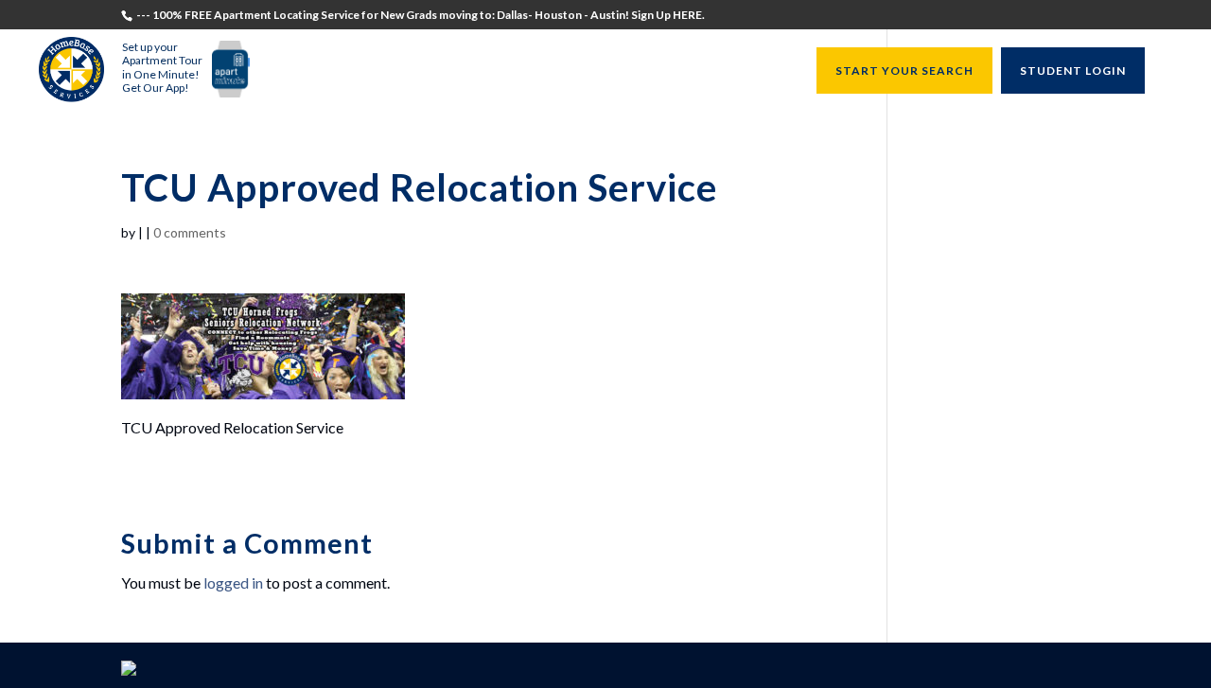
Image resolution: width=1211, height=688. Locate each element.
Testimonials (320, 71)
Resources (750, 71)
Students (412, 71)
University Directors (625, 71)
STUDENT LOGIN (1073, 70)
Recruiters (496, 71)
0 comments (189, 232)
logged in (233, 582)
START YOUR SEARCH (904, 70)
